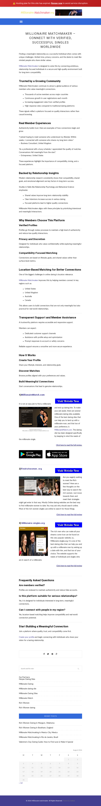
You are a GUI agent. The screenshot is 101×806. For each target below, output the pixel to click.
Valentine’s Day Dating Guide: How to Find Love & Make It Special (46, 742)
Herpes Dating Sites (27, 679)
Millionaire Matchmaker (28, 66)
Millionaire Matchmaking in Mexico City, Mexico (38, 732)
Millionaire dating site (27, 689)
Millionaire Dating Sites (28, 693)
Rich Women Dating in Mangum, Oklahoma (36, 723)
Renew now (56, 3)
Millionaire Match (26, 698)
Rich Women (24, 703)
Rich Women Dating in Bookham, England (36, 728)
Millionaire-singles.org (33, 523)
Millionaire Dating (26, 684)
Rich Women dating (27, 708)
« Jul (20, 783)
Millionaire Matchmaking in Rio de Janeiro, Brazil (38, 737)
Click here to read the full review (69, 445)
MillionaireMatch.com (33, 394)
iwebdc (72, 801)
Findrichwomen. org (31, 468)
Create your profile (26, 637)
